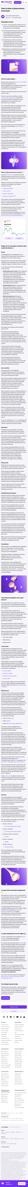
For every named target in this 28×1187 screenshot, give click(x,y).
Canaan (13, 723)
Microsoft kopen (19, 1083)
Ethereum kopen (5, 1076)
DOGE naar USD (18, 1061)
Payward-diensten (5, 1138)
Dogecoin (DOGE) (8, 188)
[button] (26, 1184)
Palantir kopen (18, 1081)
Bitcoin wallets (7, 671)
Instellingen (4, 1034)
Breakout (18, 1132)
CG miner (7, 826)
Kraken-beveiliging (19, 1024)
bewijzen (21, 943)
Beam (20, 410)
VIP (21, 1132)
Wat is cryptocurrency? (20, 1092)
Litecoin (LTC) (6, 191)
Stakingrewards (5, 1038)
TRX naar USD (18, 1065)
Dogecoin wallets (8, 673)
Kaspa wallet (6, 678)
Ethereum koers (5, 1053)
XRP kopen (3, 1080)
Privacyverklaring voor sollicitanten (16, 1120)
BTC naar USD (18, 1051)
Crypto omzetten (19, 1049)
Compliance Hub (4, 1116)
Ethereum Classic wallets (10, 676)
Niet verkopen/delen (5, 1114)
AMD (8, 718)
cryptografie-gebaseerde (8, 98)
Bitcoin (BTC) (9, 175)
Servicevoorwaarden (5, 1118)
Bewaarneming (13, 1143)
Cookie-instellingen (19, 1113)
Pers (16, 1032)
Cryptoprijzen (5, 1049)
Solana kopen (4, 1083)
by (4, 1127)
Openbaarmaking (4, 1120)
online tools (8, 776)
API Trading (4, 1036)
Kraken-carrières (19, 1026)
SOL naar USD (18, 1059)
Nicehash (19, 910)
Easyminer (13, 826)
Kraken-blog (18, 1028)
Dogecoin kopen (5, 1078)
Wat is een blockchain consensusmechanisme (13, 214)
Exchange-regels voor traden (17, 1118)
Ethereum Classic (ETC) (9, 196)
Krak (2, 1143)
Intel (12, 718)
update (10, 965)
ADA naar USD (18, 1063)
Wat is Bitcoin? (18, 1098)
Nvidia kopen (18, 1074)
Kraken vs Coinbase (19, 1107)
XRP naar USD (18, 1055)
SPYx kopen (4, 1100)
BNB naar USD (18, 1057)
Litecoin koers (4, 1063)
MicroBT (20, 723)
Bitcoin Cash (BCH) (8, 193)
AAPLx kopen (4, 1098)
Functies (3, 1022)
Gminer (7, 836)
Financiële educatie (20, 1090)
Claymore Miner (9, 847)
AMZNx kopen (4, 1102)
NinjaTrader (13, 1132)
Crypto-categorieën (6, 1065)
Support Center (18, 1040)
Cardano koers (4, 1059)
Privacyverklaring (10, 1113)
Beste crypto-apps (19, 1102)
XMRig (6, 842)
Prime (5, 1143)
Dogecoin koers (5, 1055)
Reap (23, 1138)
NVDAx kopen (4, 1094)
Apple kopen (18, 1078)
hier (7, 1158)
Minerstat (12, 911)
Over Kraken (18, 1022)
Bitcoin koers (4, 1051)
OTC (8, 1143)
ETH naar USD (18, 1053)
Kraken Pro (7, 1132)
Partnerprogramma (19, 1034)
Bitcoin (9, 221)
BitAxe (16, 760)
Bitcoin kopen (4, 1074)
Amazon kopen (18, 1080)
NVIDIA (9, 721)
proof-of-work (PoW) (20, 82)
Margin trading (4, 1028)
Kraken (2, 1132)
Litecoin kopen (4, 1085)
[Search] (23, 2)
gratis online (15, 420)
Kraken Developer (19, 1030)
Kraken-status (18, 1038)
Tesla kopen (18, 1076)
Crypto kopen (4, 1024)
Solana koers (4, 1061)
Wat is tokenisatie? (19, 1100)
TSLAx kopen (4, 1096)
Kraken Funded (5, 1044)
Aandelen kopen (19, 1071)
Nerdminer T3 (5, 762)
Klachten (17, 1042)
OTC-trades (4, 1032)
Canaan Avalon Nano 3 (18, 762)
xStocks (11, 1138)
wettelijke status (13, 550)
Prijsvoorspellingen (5, 1067)
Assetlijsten (17, 1036)
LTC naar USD (18, 1067)
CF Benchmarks (17, 1138)
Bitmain (9, 723)
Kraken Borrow (4, 1042)
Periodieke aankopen (6, 1040)
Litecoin (3, 409)
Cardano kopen (5, 1081)
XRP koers (3, 1057)
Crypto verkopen (5, 1026)
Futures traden (4, 1030)
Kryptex (19, 826)
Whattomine (4, 911)
